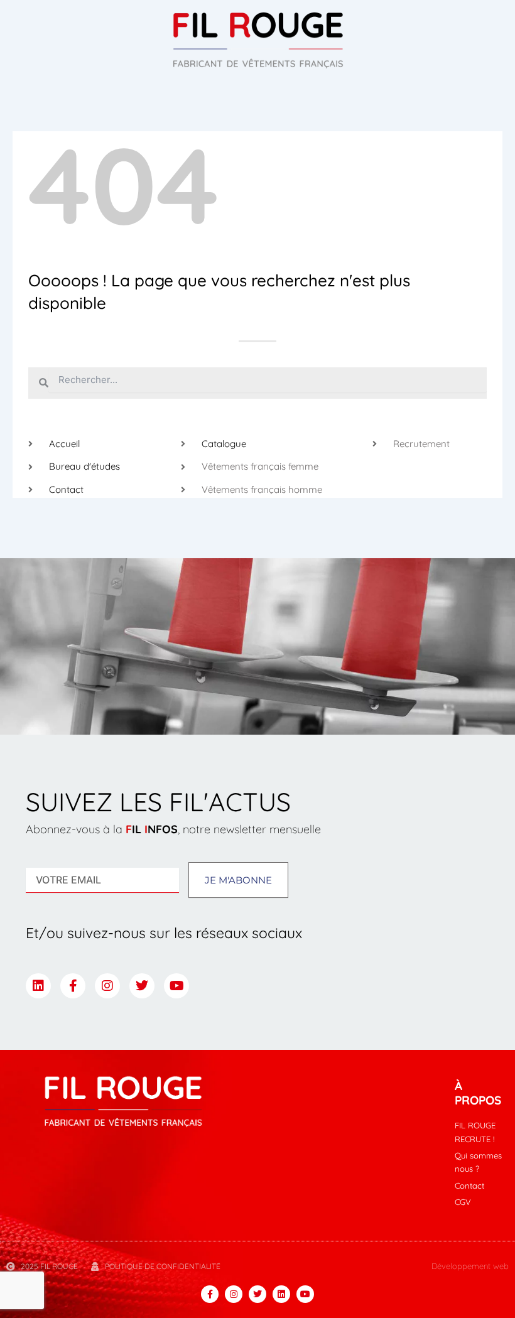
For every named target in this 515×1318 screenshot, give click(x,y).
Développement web (470, 1266)
